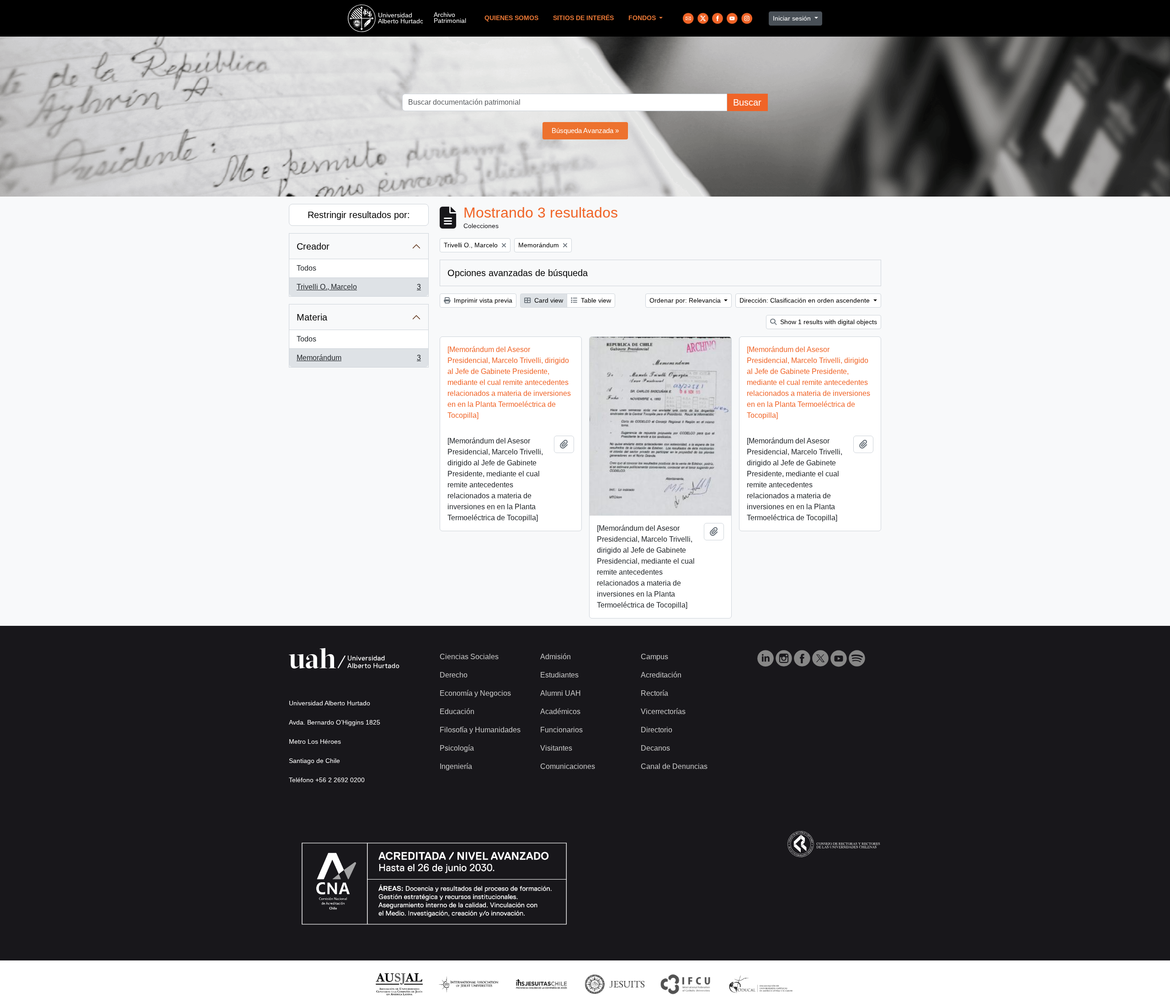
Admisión (555, 657)
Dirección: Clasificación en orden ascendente (805, 300)
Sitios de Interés (583, 18)
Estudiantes (559, 675)
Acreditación (661, 675)
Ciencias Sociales (469, 657)
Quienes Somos (511, 18)
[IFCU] (685, 983)
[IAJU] (468, 983)
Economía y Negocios (475, 693)
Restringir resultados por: (359, 215)
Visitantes (556, 748)
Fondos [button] (643, 18)
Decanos (655, 748)
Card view (547, 300)
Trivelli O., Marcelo (358, 289)
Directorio (656, 730)
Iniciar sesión (793, 18)
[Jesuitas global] (614, 983)
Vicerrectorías (663, 711)
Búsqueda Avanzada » (585, 130)
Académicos (560, 711)
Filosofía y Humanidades (480, 730)
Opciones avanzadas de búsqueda (517, 273)
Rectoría (654, 693)
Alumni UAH (560, 693)
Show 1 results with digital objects (827, 321)
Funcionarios (561, 730)
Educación (457, 711)
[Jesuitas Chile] (541, 983)
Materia (312, 317)
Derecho (454, 675)
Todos (306, 268)
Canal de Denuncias (674, 766)
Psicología (457, 748)
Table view (595, 300)
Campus (654, 657)
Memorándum (358, 360)
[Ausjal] (398, 983)
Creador (313, 246)
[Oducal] (762, 983)
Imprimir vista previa (482, 300)
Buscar (747, 102)
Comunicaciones (567, 766)
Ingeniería (456, 766)
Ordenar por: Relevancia (686, 300)
